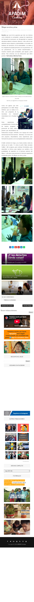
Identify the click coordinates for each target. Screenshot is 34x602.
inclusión (4, 31)
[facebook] (10, 22)
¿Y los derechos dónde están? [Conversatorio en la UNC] (14, 262)
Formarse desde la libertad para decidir (11, 292)
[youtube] (17, 22)
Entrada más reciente (7, 305)
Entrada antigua (27, 305)
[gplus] (14, 541)
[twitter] (13, 22)
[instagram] (20, 22)
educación (23, 30)
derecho (15, 30)
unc (7, 31)
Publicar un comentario (10, 300)
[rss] (20, 541)
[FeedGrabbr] (17, 461)
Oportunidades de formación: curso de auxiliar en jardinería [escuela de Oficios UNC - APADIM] (15, 276)
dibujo (18, 30)
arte (11, 30)
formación (28, 30)
